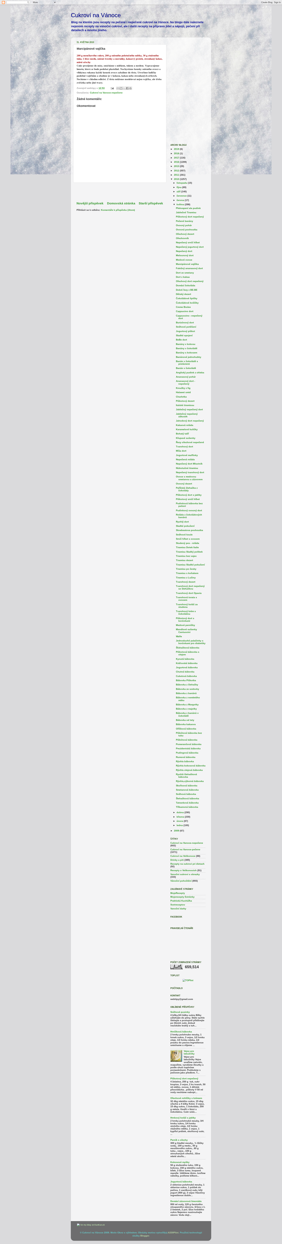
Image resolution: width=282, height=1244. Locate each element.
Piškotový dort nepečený (190, 217)
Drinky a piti (177, 860)
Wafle (179, 636)
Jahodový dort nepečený (190, 421)
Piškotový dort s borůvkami (185, 619)
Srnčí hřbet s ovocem (188, 539)
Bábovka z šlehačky (187, 684)
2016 (177, 162)
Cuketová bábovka (186, 676)
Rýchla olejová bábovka (189, 770)
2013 (177, 166)
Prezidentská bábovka (188, 748)
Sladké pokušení (185, 526)
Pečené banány (184, 221)
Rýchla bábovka (185, 761)
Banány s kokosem (186, 352)
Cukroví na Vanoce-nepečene (106, 92)
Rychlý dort (182, 522)
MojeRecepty (177, 893)
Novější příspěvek (90, 203)
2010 (177, 179)
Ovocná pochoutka (186, 229)
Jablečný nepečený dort (189, 409)
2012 (177, 170)
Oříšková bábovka (186, 729)
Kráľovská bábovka (186, 663)
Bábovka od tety (185, 720)
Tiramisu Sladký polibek (189, 552)
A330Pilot (173, 1232)
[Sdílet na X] (124, 88)
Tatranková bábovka (187, 803)
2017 (177, 158)
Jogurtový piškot (185, 331)
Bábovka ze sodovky (187, 689)
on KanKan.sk (98, 1225)
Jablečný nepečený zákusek (187, 415)
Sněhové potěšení (186, 327)
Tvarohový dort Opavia (189, 593)
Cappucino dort (184, 311)
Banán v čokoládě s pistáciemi (187, 362)
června (181, 200)
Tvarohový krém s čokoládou (186, 612)
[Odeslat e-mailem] (118, 88)
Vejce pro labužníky (189, 1052)
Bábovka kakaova (186, 724)
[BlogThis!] (121, 88)
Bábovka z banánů (186, 693)
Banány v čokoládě (186, 348)
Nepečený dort (184, 251)
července (182, 196)
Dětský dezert (183, 294)
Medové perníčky (185, 625)
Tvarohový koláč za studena (187, 605)
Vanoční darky (178, 908)
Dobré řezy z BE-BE (186, 290)
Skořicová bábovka (186, 785)
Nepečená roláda (185, 459)
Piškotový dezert (185, 401)
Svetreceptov (177, 905)
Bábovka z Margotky (187, 704)
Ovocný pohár (184, 225)
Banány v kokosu (185, 344)
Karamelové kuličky (187, 429)
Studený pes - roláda (187, 543)
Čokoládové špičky (186, 298)
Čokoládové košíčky (187, 303)
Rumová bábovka (185, 757)
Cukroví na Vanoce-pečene (185, 849)
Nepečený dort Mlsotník (189, 464)
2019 (177, 149)
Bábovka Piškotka (186, 680)
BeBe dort (181, 340)
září (179, 191)
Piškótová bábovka (186, 740)
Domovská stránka (121, 203)
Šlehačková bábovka (187, 798)
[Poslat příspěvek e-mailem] (112, 88)
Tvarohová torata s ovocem (186, 598)
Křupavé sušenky (185, 438)
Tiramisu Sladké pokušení (190, 565)
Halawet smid (183, 392)
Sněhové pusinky (180, 1012)
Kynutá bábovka (185, 659)
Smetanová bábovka (187, 790)
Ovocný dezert (184, 483)
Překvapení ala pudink (188, 208)
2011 (177, 175)
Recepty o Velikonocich (183, 870)
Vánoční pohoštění (181, 881)
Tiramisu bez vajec (186, 556)
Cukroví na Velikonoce (182, 856)
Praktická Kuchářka (181, 901)
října (179, 187)
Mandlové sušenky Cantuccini (186, 630)
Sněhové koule (184, 534)
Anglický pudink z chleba (190, 372)
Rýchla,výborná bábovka (190, 781)
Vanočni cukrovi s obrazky (185, 874)
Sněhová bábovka (186, 794)
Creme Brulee (183, 307)
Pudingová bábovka (187, 753)
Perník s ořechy (179, 1140)
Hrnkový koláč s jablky (183, 1118)
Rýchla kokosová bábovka (190, 765)
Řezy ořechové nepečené (190, 442)
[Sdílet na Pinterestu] (130, 88)
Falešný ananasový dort (189, 268)
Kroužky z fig (183, 388)
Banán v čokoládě (186, 368)
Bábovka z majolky (186, 709)
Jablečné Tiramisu (186, 212)
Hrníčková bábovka (181, 1031)
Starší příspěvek (151, 203)
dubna (180, 812)
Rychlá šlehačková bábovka (186, 775)
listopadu (182, 183)
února (180, 821)
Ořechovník (182, 238)
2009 (177, 830)
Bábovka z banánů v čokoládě (187, 714)
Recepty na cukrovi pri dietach (187, 864)
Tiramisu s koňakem (187, 573)
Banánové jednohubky (188, 357)
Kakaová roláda (184, 425)
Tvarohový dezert (185, 582)
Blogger (144, 1236)
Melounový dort (185, 255)
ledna (180, 825)
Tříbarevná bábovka (187, 807)
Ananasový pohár (186, 377)
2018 (177, 153)
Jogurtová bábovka (187, 667)
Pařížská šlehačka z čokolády (187, 489)
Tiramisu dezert (184, 560)
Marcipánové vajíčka (187, 264)
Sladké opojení (184, 335)
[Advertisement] (120, 192)
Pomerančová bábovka (188, 744)
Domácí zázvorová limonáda (186, 1201)
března (181, 817)
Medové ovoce (184, 260)
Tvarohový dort (184, 446)
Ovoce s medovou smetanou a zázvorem (189, 478)
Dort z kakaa (183, 277)
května (181, 204)
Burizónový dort (185, 322)
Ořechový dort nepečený (190, 281)
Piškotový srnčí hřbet (188, 499)
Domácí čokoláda (185, 285)
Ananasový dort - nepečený (185, 382)
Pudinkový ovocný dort (189, 510)
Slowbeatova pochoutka (189, 530)
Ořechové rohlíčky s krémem (186, 1098)
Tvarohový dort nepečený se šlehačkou (190, 587)
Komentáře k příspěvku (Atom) (118, 210)
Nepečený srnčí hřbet (188, 242)
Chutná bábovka (185, 672)
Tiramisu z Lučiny (186, 577)
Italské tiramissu (185, 405)
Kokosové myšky (179, 1162)
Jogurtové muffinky (187, 455)
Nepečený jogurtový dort (190, 247)
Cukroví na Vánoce (96, 15)
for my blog (85, 1225)
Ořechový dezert (185, 234)
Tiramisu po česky (186, 569)
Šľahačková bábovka (187, 648)
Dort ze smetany (185, 273)
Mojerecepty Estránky (182, 897)
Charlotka (181, 397)
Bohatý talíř (182, 433)
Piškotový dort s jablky (189, 495)
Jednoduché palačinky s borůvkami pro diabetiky (190, 642)
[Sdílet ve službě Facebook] (127, 88)
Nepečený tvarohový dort (190, 472)
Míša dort (181, 451)
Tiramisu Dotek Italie (187, 547)
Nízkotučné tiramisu (187, 468)
